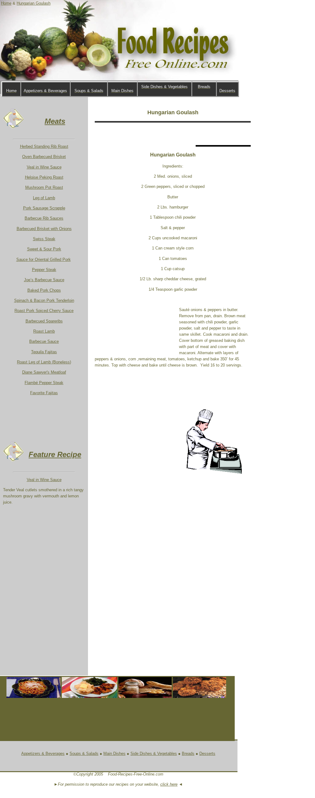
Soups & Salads (84, 753)
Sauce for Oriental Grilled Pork (43, 259)
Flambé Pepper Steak (44, 382)
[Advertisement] (167, 133)
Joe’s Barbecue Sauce (44, 279)
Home (6, 3)
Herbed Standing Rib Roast (44, 146)
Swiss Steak (44, 239)
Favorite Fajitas (44, 393)
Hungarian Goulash (33, 3)
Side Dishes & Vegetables (153, 753)
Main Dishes (114, 753)
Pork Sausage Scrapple (44, 208)
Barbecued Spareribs (44, 321)
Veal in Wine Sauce (44, 167)
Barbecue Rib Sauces (44, 218)
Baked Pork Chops (44, 290)
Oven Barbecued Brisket (44, 156)
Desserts (207, 753)
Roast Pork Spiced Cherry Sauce (44, 310)
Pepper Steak (44, 269)
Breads (188, 753)
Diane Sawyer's (44, 372)
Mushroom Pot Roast (44, 187)
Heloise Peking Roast (44, 177)
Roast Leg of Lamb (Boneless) (44, 362)
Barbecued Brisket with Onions (44, 228)
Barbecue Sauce (44, 341)
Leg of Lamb (44, 198)
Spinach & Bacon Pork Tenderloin (44, 300)
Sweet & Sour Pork (44, 249)
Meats (55, 121)
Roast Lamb (44, 331)
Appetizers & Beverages (43, 753)
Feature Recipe (55, 454)
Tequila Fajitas (44, 352)
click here (168, 784)
